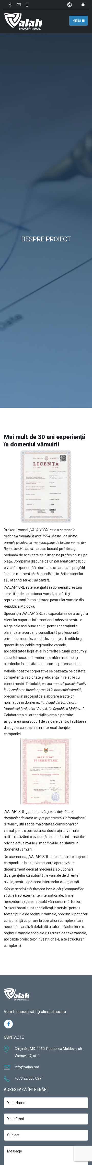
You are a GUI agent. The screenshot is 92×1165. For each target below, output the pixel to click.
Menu (77, 21)
